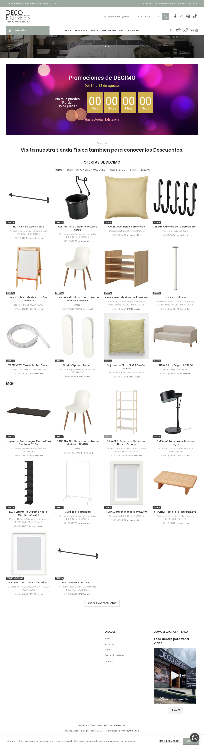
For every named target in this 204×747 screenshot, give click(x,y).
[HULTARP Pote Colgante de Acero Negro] (77, 198)
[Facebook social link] (175, 16)
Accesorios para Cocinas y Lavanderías (28, 231)
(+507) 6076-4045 (174, 3)
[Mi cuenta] (171, 30)
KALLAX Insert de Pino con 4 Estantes (126, 297)
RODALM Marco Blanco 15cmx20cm (126, 511)
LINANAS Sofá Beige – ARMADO (175, 365)
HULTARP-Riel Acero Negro (28, 226)
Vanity (41, 522)
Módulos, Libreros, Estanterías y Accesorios (126, 448)
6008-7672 (193, 3)
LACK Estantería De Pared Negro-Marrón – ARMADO (28, 513)
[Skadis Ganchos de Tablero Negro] (175, 198)
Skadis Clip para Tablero (77, 365)
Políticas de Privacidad (115, 725)
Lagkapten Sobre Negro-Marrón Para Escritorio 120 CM (29, 442)
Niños (17, 305)
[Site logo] (18, 16)
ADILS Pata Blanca (175, 297)
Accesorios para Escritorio (175, 231)
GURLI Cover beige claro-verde (126, 226)
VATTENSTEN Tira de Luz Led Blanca (28, 365)
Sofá (187, 369)
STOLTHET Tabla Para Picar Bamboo (175, 511)
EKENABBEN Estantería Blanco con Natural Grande (126, 442)
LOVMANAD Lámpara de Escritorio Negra (175, 442)
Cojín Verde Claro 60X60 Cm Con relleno (126, 367)
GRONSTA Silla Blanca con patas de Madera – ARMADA (78, 299)
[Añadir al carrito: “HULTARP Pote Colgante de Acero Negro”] (175, 412)
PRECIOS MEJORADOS (28, 234)
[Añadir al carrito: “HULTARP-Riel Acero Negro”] (77, 268)
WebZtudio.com (131, 730)
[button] (194, 737)
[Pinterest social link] (188, 16)
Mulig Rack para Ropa (78, 511)
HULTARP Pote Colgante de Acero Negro (77, 228)
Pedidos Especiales (114, 655)
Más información (169, 741)
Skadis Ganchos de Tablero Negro (175, 226)
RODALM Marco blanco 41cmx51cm (28, 582)
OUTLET (78, 305)
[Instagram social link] (181, 16)
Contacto (109, 660)
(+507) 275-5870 (150, 3)
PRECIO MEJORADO (30, 586)
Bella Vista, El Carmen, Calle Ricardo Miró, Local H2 (32, 3)
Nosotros (109, 644)
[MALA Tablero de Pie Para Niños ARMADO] (29, 268)
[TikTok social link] (195, 16)
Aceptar (191, 741)
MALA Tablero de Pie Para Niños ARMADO (28, 299)
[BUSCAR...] (165, 16)
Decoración (114, 231)
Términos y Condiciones (90, 725)
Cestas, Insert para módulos (121, 301)
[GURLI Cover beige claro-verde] (126, 198)
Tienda (108, 649)
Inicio (96, 46)
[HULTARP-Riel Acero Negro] (29, 198)
